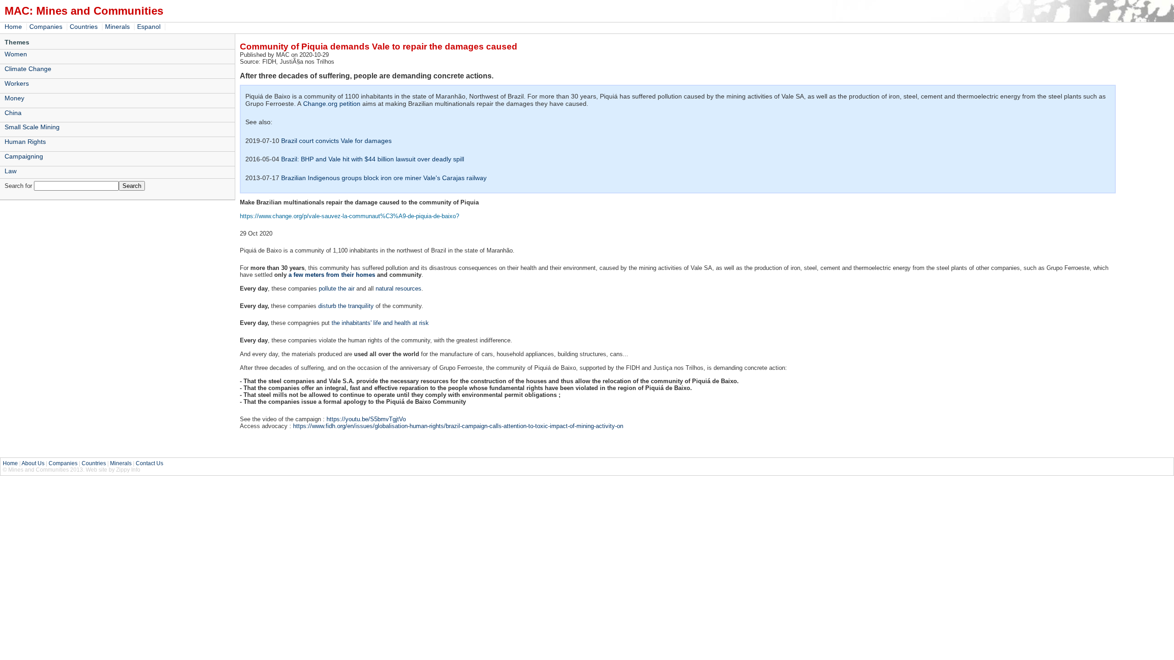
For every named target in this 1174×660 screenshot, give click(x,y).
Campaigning (24, 156)
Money (14, 98)
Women (16, 54)
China (13, 112)
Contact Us (149, 463)
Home (13, 26)
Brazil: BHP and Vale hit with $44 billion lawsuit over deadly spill (372, 159)
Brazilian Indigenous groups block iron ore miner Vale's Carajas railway (384, 178)
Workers (17, 83)
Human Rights (25, 141)
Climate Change (28, 68)
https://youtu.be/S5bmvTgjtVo (366, 419)
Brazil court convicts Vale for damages (336, 140)
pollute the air (336, 288)
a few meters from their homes (331, 274)
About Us (33, 463)
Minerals (117, 26)
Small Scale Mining (32, 127)
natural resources (398, 288)
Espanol (149, 26)
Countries (84, 26)
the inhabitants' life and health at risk (380, 322)
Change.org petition (331, 103)
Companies (45, 26)
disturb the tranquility (346, 305)
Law (11, 171)
